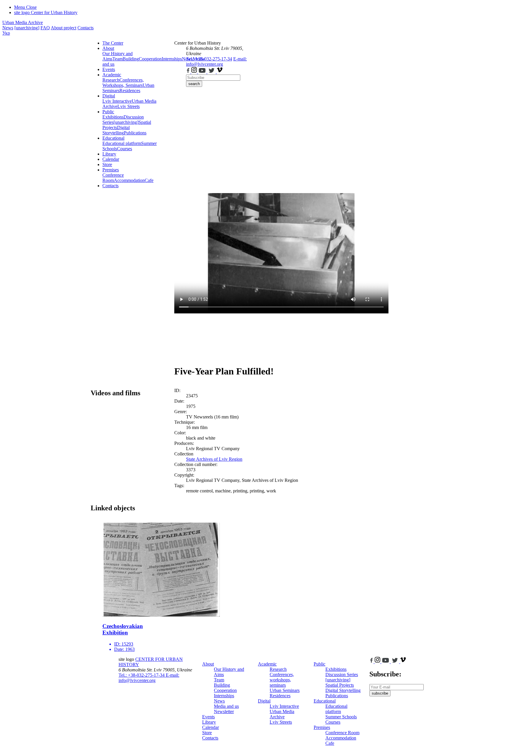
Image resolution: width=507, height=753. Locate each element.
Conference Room (113, 178)
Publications (135, 132)
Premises (110, 169)
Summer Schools (341, 716)
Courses (124, 148)
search (194, 84)
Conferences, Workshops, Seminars (123, 82)
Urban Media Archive (22, 22)
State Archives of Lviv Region (214, 459)
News (7, 27)
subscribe (380, 693)
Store (107, 164)
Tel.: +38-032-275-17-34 (209, 58)
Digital (108, 95)
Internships (224, 695)
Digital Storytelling (116, 130)
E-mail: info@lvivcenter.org (216, 61)
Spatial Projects (339, 685)
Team (117, 58)
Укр (6, 33)
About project (63, 27)
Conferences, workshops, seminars (282, 680)
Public (108, 111)
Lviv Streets (128, 106)
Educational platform (121, 143)
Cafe (149, 180)
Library (109, 153)
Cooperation (150, 58)
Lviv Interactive (117, 101)
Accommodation (129, 180)
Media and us (226, 706)
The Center (112, 42)
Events (108, 69)
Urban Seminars (285, 690)
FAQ (45, 27)
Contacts (85, 27)
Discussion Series (341, 674)
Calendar (110, 159)
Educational (113, 138)
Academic (111, 74)
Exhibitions (113, 116)
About (108, 48)
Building (131, 58)
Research (110, 79)
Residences (129, 90)
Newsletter (224, 711)
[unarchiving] (26, 27)
